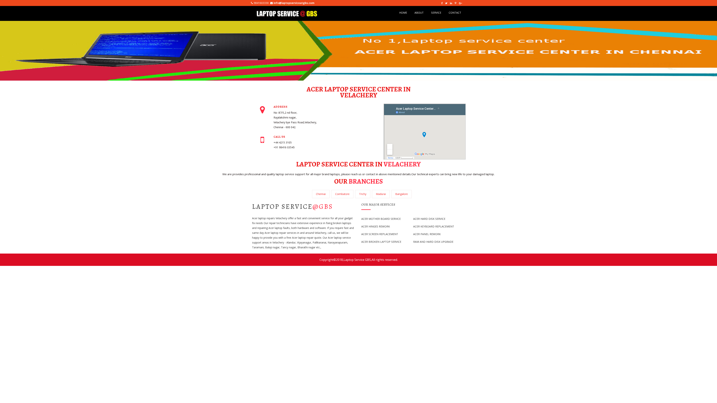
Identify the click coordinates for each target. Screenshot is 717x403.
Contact (455, 12)
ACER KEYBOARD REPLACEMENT (433, 226)
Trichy (362, 194)
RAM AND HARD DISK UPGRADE (433, 241)
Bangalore (401, 194)
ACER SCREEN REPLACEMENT (379, 234)
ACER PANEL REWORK (427, 234)
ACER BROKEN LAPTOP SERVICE (381, 241)
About (419, 12)
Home (403, 12)
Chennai (321, 194)
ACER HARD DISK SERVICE (429, 219)
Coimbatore (342, 194)
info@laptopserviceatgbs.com (294, 3)
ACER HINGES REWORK (375, 226)
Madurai (381, 194)
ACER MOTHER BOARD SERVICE (381, 219)
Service (436, 12)
